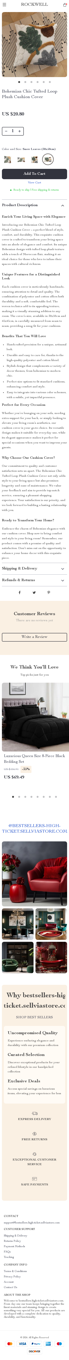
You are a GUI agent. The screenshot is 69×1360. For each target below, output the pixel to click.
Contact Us (10, 1287)
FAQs (7, 1252)
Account (9, 1282)
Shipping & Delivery (15, 1236)
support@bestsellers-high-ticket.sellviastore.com (32, 1223)
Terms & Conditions (15, 1271)
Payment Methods (14, 1246)
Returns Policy (12, 1241)
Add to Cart (34, 174)
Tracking (9, 1257)
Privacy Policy (12, 1276)
